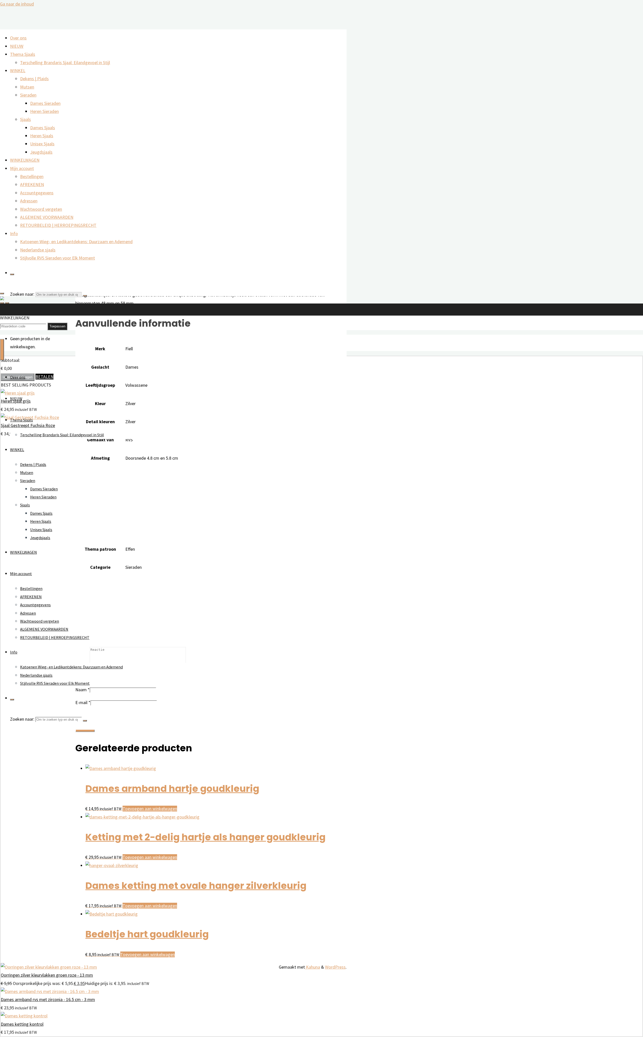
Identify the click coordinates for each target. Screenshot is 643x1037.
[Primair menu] (2, 349)
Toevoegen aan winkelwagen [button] (150, 808)
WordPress (335, 967)
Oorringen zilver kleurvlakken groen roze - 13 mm (47, 975)
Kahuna (312, 967)
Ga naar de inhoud (17, 4)
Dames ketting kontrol (22, 1024)
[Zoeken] (12, 274)
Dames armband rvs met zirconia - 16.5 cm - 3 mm (48, 999)
